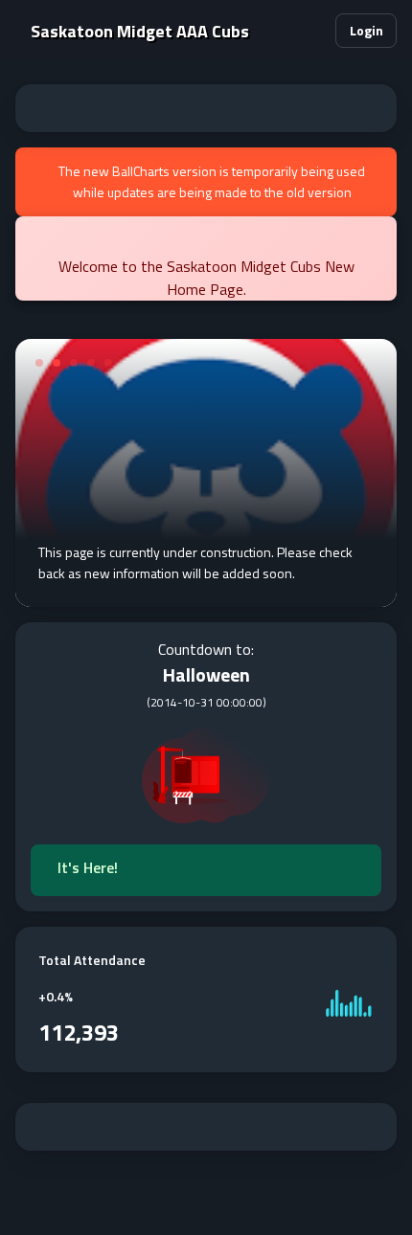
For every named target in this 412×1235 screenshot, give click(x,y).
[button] (312, 31)
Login (366, 30)
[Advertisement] (206, 108)
